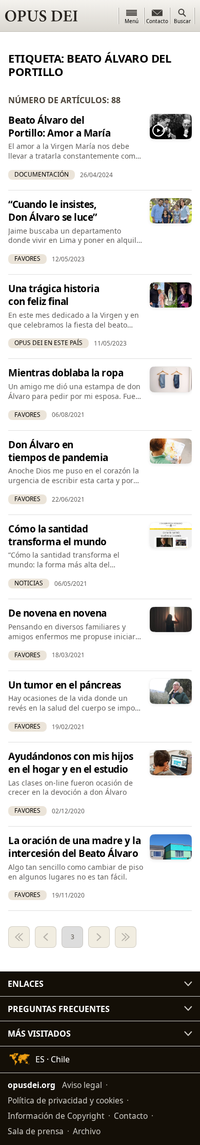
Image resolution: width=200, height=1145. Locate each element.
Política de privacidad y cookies (65, 1100)
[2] (45, 937)
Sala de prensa (36, 1131)
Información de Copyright (56, 1115)
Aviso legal (82, 1085)
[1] (19, 937)
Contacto (131, 1115)
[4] (99, 937)
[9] (125, 937)
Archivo (87, 1131)
